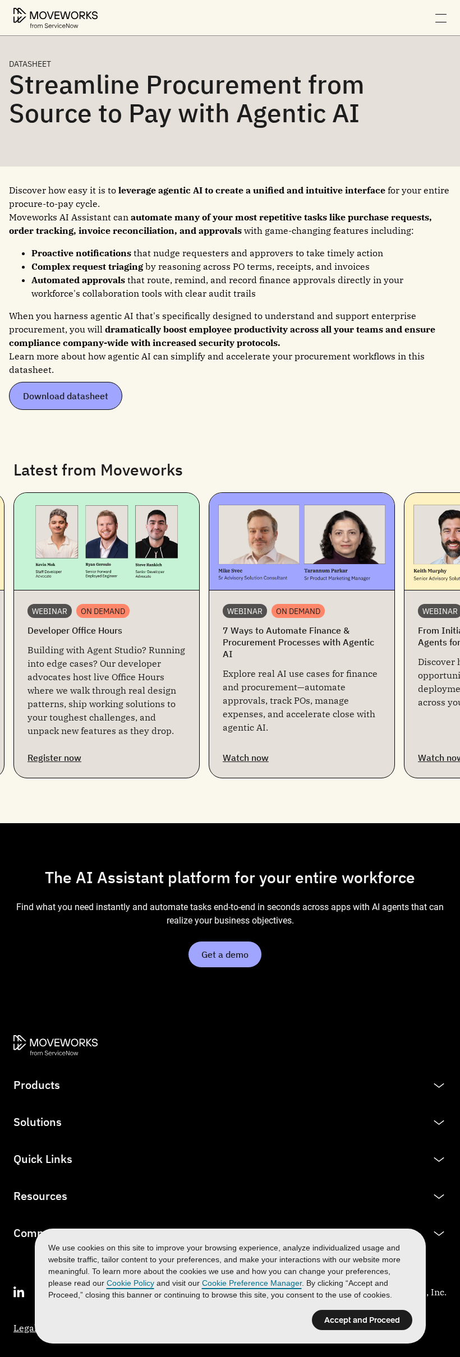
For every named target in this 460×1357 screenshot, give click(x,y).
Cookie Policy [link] (130, 1282)
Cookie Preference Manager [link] (252, 1282)
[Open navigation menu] (441, 18)
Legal (25, 1327)
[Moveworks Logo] (55, 18)
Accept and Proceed (362, 1320)
